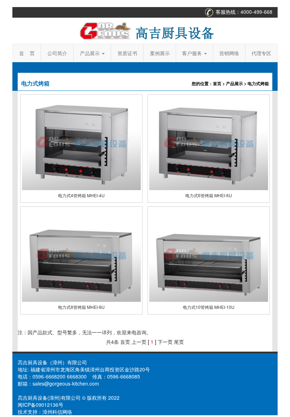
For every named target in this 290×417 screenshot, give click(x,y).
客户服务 (192, 53)
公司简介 (57, 53)
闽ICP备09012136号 (40, 404)
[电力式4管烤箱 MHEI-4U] (81, 142)
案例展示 (160, 53)
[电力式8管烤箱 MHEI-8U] (81, 254)
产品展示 (90, 53)
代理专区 (261, 53)
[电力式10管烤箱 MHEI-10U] (208, 254)
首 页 (27, 53)
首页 (217, 83)
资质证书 (127, 53)
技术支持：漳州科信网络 (45, 411)
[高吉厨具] (145, 30)
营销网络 (229, 53)
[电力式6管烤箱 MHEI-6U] (208, 142)
